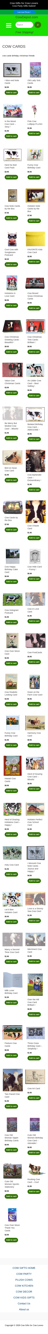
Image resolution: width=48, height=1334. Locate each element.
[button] (24, 12)
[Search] (37, 25)
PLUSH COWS (24, 1279)
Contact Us (24, 1303)
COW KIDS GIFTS (24, 1297)
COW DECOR (24, 1291)
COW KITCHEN (24, 1285)
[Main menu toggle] (8, 25)
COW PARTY (24, 1273)
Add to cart (11, 92)
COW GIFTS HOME (24, 1267)
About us (24, 1309)
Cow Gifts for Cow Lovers (24, 3)
